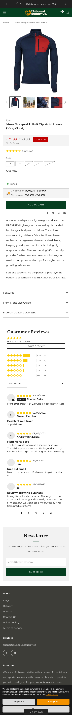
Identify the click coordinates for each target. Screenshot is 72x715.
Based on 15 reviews (18, 341)
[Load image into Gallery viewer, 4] (57, 102)
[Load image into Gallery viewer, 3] (43, 102)
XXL (49, 163)
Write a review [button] (36, 345)
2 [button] (28, 513)
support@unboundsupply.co (19, 644)
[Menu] (4, 12)
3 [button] (36, 513)
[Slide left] (7, 102)
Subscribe (36, 572)
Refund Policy (11, 622)
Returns (7, 611)
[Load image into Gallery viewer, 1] (15, 102)
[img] (24, 395)
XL (38, 163)
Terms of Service (12, 628)
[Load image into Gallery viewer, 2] (29, 102)
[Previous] (7, 4)
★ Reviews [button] (36, 712)
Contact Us (9, 617)
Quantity (11, 170)
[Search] (67, 12)
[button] (13, 150)
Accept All (53, 702)
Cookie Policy (52, 695)
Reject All (19, 702)
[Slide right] (65, 102)
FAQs (6, 600)
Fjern (8, 120)
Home (6, 22)
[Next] (65, 4)
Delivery (8, 606)
